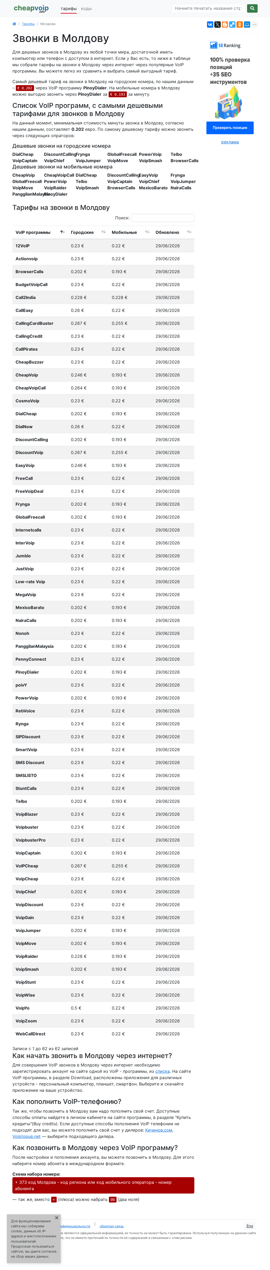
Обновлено (167, 232)
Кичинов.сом (158, 1130)
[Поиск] (252, 8)
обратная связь (112, 1226)
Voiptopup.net (26, 1136)
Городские (82, 232)
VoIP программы (33, 232)
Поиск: (122, 217)
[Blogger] (225, 24)
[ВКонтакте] (210, 24)
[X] (217, 24)
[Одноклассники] (240, 24)
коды (86, 8)
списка (162, 1071)
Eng (250, 1226)
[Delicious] (232, 24)
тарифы (69, 8)
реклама (230, 141)
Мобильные (124, 232)
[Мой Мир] (247, 24)
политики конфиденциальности (66, 1226)
